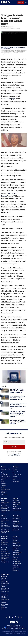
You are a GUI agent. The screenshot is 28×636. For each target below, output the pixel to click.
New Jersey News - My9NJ (5, 511)
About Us (16, 537)
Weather (16, 467)
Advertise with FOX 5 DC (16, 542)
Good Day (16, 516)
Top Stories (4, 494)
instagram (15, 617)
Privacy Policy (15, 454)
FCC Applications (17, 563)
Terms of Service (15, 455)
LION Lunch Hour (17, 518)
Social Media (16, 557)
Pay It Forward (16, 523)
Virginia (3, 471)
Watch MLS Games (4, 608)
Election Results (17, 508)
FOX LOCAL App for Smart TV (17, 546)
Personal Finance (5, 489)
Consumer (3, 485)
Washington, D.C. (10, 26)
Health (3, 487)
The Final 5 (4, 548)
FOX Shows (4, 523)
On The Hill (4, 549)
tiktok (18, 617)
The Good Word (5, 555)
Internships (15, 565)
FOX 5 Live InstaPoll (15, 539)
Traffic (14, 473)
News (3, 467)
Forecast (15, 469)
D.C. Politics (16, 500)
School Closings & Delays (17, 475)
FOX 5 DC (3, 26)
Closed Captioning (15, 569)
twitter (12, 617)
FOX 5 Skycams (17, 471)
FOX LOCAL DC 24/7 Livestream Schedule (5, 531)
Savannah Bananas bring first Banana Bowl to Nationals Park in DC (17, 397)
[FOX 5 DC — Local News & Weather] (5, 2)
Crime (2, 480)
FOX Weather (16, 481)
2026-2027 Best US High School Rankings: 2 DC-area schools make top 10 (18, 390)
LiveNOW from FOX (5, 520)
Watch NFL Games (4, 579)
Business (3, 483)
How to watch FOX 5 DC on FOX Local (5, 526)
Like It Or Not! (4, 546)
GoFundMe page (9, 99)
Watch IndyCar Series (5, 592)
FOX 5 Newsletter (17, 552)
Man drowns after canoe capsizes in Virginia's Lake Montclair (17, 421)
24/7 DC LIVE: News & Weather (5, 475)
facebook (9, 617)
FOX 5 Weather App (16, 478)
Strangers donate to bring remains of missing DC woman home (13, 48)
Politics (15, 498)
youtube (6, 617)
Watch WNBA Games (4, 604)
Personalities (16, 550)
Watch (3, 516)
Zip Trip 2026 (16, 530)
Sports (3, 481)
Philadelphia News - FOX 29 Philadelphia (5, 507)
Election (15, 506)
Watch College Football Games (5, 582)
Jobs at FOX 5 (16, 567)
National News (5, 478)
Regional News (4, 499)
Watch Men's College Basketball (4, 596)
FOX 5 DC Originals (4, 537)
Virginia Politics (16, 504)
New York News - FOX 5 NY (5, 503)
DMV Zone (4, 544)
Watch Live (20, 2)
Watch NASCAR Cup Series (5, 589)
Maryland (3, 473)
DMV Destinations (16, 520)
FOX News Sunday (4, 491)
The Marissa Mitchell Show (4, 541)
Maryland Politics (17, 502)
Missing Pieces (5, 562)
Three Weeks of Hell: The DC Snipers (5, 558)
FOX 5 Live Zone (5, 553)
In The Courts (4, 551)
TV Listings (4, 518)
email (21, 617)
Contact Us (15, 548)
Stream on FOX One (5, 575)
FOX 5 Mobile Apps (16, 555)
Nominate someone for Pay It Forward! (17, 526)
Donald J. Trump (17, 510)
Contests (15, 559)
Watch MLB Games (4, 585)
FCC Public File (16, 561)
